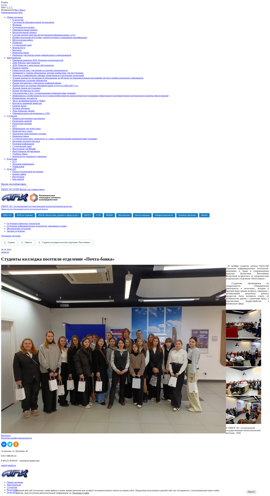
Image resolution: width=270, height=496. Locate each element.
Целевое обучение (21, 108)
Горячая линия (19, 106)
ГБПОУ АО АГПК (10, 189)
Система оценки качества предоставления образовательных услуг (44, 35)
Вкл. (17, 10)
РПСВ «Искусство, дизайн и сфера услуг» (58, 215)
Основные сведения (10, 236)
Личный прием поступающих (26, 88)
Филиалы (17, 25)
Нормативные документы (24, 98)
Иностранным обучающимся (26, 151)
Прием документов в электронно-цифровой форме (36, 83)
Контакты (17, 50)
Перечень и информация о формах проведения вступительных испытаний (48, 75)
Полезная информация (23, 144)
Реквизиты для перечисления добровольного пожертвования (41, 55)
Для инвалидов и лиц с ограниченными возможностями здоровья (44, 93)
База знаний (18, 179)
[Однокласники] (16, 446)
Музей (204, 215)
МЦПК (109, 215)
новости (5, 252)
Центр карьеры (142, 215)
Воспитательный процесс (24, 32)
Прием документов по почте (26, 90)
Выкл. (22, 10)
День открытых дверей (23, 111)
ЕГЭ (14, 126)
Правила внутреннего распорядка (28, 118)
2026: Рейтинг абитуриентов (26, 63)
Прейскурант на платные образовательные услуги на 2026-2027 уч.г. (45, 85)
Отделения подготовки (23, 27)
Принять (251, 492)
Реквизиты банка (20, 52)
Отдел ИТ (11, 169)
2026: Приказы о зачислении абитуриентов (33, 65)
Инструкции (18, 176)
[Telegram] (10, 446)
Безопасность (18, 47)
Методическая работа (22, 40)
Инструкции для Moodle (24, 149)
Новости (28, 242)
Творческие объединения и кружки (29, 133)
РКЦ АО (7, 215)
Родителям (12, 159)
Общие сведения (15, 17)
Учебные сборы (19, 154)
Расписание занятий (22, 121)
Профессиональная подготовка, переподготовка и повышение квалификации (49, 37)
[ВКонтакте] (4, 446)
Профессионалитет (164, 215)
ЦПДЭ (87, 215)
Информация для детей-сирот (26, 128)
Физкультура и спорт (22, 131)
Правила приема (20, 68)
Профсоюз (17, 42)
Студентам (12, 116)
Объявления (18, 166)
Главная (11, 242)
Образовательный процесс (25, 30)
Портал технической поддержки (27, 171)
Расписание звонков (22, 123)
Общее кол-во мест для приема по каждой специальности (40, 70)
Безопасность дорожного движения (29, 156)
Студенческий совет (22, 45)
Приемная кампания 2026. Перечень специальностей (37, 60)
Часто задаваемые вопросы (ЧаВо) (28, 101)
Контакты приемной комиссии (27, 103)
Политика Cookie (80, 493)
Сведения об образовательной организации (33, 22)
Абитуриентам (14, 58)
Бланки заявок (19, 174)
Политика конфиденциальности (16, 438)
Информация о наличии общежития (29, 80)
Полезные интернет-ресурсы (26, 141)
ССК (98, 215)
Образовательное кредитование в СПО (31, 113)
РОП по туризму (25, 215)
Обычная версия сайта (12, 12)
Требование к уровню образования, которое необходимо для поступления (47, 73)
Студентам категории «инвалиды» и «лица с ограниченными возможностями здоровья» (54, 138)
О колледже (18, 20)
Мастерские (124, 215)
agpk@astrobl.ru (8, 465)
